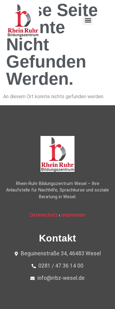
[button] (88, 20)
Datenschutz (44, 215)
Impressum (73, 215)
